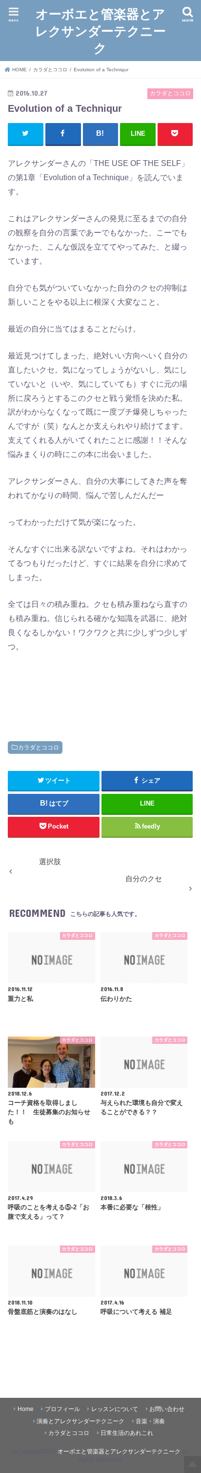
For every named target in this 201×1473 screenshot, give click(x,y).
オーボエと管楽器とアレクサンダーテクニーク (100, 30)
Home (26, 1409)
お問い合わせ (166, 1409)
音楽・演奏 (150, 1421)
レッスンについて (114, 1409)
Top (192, 1464)
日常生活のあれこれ (126, 1433)
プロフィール (62, 1409)
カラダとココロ (38, 747)
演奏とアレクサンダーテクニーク (80, 1421)
